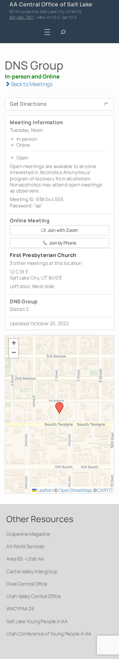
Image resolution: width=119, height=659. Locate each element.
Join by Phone (62, 243)
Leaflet (43, 490)
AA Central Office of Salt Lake (51, 4)
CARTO (104, 490)
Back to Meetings (31, 84)
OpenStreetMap (75, 490)
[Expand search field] (63, 32)
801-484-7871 (22, 17)
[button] (57, 404)
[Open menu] (47, 32)
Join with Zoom (62, 230)
